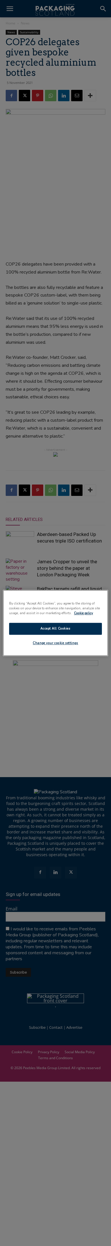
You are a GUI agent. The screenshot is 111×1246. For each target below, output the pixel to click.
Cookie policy (83, 613)
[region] (55, 623)
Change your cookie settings (55, 643)
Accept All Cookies (55, 628)
